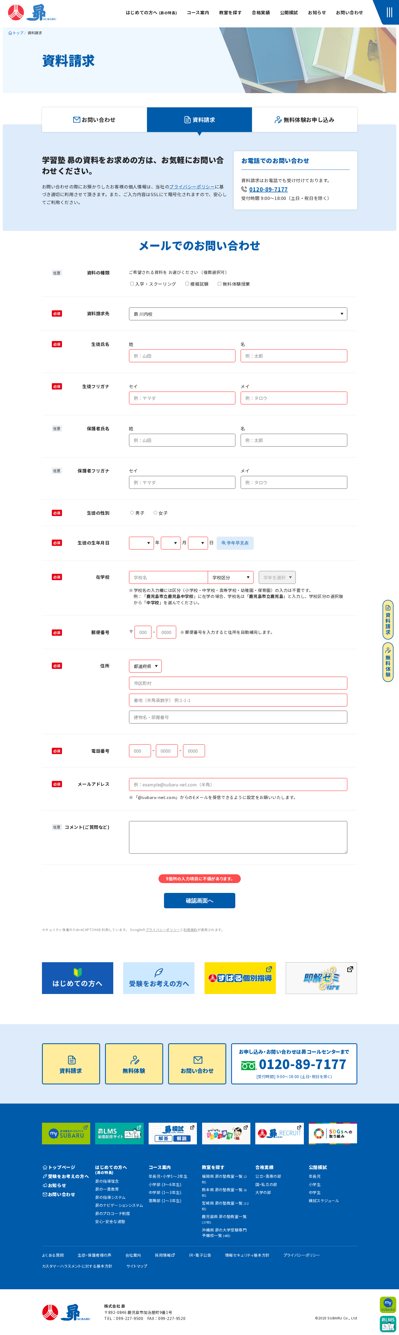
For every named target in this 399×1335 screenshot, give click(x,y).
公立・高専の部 (268, 1176)
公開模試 (289, 12)
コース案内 (198, 12)
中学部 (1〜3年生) (165, 1192)
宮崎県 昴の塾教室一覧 (225, 1205)
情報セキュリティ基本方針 (247, 1255)
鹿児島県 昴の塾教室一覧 (224, 1219)
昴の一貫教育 (107, 1189)
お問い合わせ (349, 12)
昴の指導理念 (107, 1181)
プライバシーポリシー (192, 186)
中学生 (315, 1192)
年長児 (315, 1176)
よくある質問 (53, 1255)
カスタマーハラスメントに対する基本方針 (77, 1266)
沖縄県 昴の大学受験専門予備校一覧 (224, 1232)
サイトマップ (137, 1266)
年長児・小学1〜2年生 (168, 1176)
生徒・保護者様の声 (94, 1255)
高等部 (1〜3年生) (165, 1200)
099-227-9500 (129, 1318)
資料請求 (388, 623)
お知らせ (317, 12)
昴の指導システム (110, 1197)
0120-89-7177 (268, 189)
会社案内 (133, 1255)
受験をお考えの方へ (68, 1176)
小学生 (315, 1184)
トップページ (61, 1167)
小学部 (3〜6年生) (165, 1184)
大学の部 (263, 1192)
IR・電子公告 (200, 1255)
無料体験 (388, 666)
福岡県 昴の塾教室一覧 (224, 1178)
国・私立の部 (266, 1184)
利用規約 (190, 929)
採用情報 (163, 1255)
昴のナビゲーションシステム (119, 1205)
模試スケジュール (324, 1200)
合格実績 (261, 12)
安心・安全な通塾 (110, 1221)
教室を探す (230, 12)
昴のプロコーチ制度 (112, 1213)
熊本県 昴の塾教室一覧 (224, 1192)
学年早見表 (238, 543)
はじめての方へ (151, 12)
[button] (391, 12)
